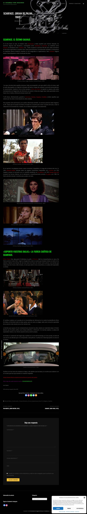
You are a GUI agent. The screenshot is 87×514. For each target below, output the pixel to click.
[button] (84, 497)
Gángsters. (45, 401)
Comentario (10, 429)
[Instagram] (28, 395)
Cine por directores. (23, 401)
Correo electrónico (12, 458)
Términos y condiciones (70, 511)
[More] (36, 395)
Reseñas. (54, 3)
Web (8, 466)
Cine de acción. (15, 401)
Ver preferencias (79, 508)
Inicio (48, 3)
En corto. (62, 3)
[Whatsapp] (31, 395)
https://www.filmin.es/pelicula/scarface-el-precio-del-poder (20, 377)
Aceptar (58, 508)
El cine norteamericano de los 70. (35, 401)
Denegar (69, 508)
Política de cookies (62, 511)
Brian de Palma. (8, 401)
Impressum (77, 511)
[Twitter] (33, 395)
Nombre (9, 450)
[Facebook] (26, 395)
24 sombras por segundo (13, 2)
